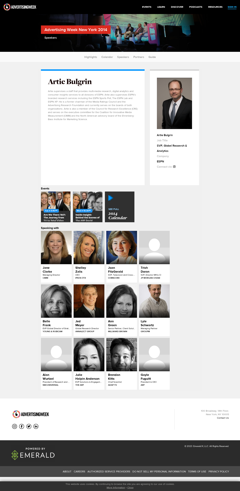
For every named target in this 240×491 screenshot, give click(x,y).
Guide (152, 56)
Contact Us (223, 417)
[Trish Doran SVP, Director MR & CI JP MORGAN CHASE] (154, 247)
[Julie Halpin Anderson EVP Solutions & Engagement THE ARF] (89, 354)
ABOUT (67, 471)
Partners (138, 56)
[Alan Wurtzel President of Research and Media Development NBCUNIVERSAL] (56, 354)
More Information (116, 487)
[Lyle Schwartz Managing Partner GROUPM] (154, 301)
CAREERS (79, 471)
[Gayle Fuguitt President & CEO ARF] (154, 354)
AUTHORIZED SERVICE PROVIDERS (108, 471)
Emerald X (198, 446)
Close (130, 487)
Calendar (107, 56)
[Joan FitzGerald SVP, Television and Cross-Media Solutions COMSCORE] (121, 247)
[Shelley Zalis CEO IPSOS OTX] (89, 247)
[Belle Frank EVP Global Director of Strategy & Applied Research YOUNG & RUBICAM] (56, 301)
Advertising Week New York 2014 (75, 29)
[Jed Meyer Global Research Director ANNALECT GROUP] (89, 301)
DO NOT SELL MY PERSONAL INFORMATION (159, 471)
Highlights (90, 56)
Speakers (123, 56)
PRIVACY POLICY (219, 471)
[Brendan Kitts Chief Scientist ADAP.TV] (121, 354)
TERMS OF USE (197, 471)
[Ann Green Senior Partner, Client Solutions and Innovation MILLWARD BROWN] (121, 301)
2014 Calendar (117, 214)
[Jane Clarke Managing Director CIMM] (56, 247)
